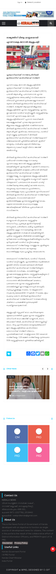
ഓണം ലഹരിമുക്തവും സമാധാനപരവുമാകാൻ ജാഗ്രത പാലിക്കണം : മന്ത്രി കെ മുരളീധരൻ (25, 388)
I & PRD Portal (8, 555)
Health (11, 377)
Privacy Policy (21, 543)
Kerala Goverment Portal (13, 552)
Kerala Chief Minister (12, 558)
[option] (28, 387)
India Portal (7, 561)
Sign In (19, 2)
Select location (34, 3)
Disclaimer (7, 543)
